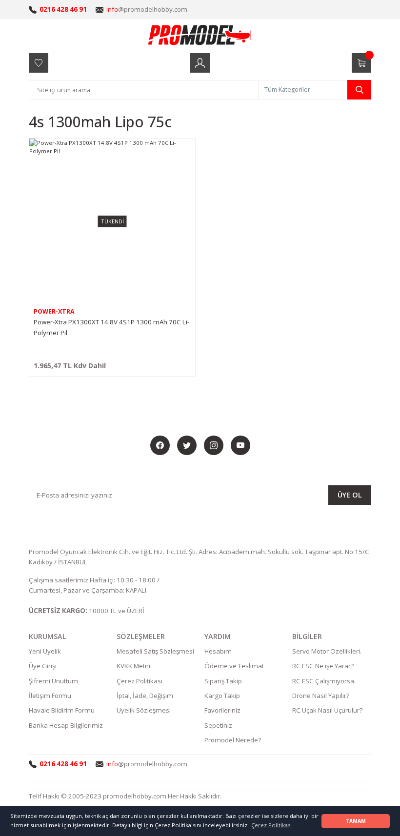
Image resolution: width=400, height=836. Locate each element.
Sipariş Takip (223, 681)
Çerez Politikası (139, 681)
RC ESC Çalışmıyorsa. (324, 681)
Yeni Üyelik (45, 651)
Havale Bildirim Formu (62, 710)
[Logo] (200, 34)
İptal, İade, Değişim (145, 695)
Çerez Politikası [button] (271, 825)
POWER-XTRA (54, 311)
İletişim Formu (50, 695)
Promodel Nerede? (232, 740)
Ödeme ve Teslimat (234, 665)
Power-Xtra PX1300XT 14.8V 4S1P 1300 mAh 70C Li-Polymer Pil (111, 327)
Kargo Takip (222, 695)
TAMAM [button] (355, 820)
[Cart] (361, 63)
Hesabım (218, 651)
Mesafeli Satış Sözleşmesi (155, 651)
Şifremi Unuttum (53, 681)
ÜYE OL (350, 494)
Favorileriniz (222, 710)
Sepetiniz (218, 725)
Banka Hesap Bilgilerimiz (66, 725)
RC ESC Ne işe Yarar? (323, 665)
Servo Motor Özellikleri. (326, 651)
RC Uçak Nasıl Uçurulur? (327, 710)
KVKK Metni (133, 665)
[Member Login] (200, 63)
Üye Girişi (43, 665)
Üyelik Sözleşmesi (144, 710)
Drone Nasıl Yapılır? (320, 695)
